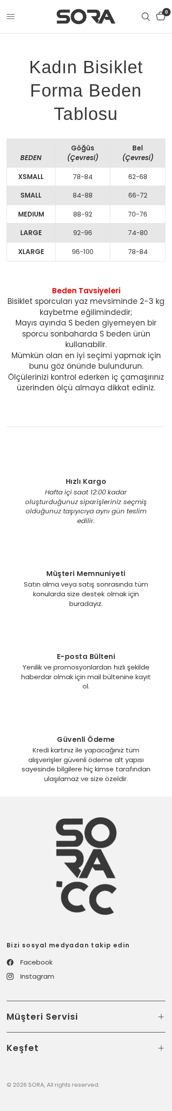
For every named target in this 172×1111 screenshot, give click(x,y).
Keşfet (23, 1048)
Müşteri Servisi (42, 1016)
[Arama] (145, 16)
